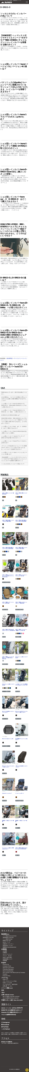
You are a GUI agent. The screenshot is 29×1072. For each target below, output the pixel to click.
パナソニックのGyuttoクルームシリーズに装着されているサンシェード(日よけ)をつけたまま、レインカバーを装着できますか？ (14, 87)
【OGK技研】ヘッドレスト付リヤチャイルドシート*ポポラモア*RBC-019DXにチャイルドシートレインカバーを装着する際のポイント (14, 40)
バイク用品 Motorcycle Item (9, 936)
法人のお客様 (11, 998)
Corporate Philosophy (8, 969)
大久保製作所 (16, 1069)
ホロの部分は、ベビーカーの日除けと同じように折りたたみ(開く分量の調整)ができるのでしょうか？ (14, 876)
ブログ (4, 978)
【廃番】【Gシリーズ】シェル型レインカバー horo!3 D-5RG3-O (13, 366)
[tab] (14, 393)
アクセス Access (7, 955)
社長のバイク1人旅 (7, 982)
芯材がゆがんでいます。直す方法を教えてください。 (13, 903)
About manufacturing (8, 971)
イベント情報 (7, 988)
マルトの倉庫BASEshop (8, 1014)
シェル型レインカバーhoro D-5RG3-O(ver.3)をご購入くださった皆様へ (13, 171)
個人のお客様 (11, 996)
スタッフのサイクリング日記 (10, 981)
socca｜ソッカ (6, 942)
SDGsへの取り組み (7, 957)
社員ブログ (5, 979)
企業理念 (5, 952)
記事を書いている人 (7, 986)
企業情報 (4, 949)
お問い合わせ (7, 994)
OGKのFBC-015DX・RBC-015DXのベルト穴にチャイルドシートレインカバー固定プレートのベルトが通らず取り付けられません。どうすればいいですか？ (13, 230)
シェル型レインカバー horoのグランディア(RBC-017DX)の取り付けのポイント (13, 145)
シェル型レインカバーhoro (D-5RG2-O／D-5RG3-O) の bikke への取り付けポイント (14, 305)
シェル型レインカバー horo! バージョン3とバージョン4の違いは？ (14, 66)
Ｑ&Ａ (3, 992)
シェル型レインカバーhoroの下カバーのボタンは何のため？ (13, 116)
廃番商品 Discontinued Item (9, 947)
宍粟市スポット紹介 (12, 1000)
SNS (2, 990)
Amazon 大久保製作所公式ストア (11, 1012)
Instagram (6, 1022)
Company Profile (7, 966)
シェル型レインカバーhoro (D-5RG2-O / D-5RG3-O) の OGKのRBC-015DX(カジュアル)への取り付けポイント (14, 333)
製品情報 (5, 934)
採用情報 (5, 960)
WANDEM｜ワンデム (8, 945)
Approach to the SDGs (8, 967)
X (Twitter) (6, 1029)
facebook (6, 1024)
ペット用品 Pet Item (7, 939)
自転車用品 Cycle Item (8, 937)
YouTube (6, 1027)
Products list (6, 964)
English (3, 962)
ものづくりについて (7, 954)
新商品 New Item (7, 940)
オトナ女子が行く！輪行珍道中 (10, 984)
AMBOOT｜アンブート (8, 944)
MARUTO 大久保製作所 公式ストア (12, 1010)
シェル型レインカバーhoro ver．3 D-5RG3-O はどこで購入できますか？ (13, 199)
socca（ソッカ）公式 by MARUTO (12, 1008)
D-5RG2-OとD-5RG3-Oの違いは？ (13, 278)
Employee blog (6, 975)
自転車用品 (10, 358)
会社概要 (5, 951)
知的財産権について (7, 959)
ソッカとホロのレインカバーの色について (13, 14)
